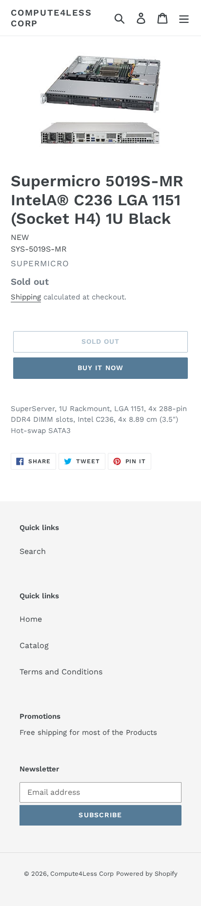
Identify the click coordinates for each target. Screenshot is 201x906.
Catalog (34, 645)
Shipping (26, 297)
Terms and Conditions (61, 671)
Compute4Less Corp (51, 17)
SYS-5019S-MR (39, 249)
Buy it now (100, 368)
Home (31, 619)
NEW (20, 237)
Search (33, 551)
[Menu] (184, 18)
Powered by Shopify (147, 873)
